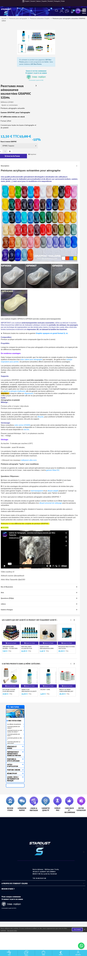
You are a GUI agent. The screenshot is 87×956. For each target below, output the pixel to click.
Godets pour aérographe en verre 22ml (47, 648)
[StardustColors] (6, 12)
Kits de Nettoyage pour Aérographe (9, 690)
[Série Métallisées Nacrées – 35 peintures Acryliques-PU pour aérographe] (11, 633)
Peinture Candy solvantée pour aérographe (26, 648)
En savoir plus (12, 930)
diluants (41, 417)
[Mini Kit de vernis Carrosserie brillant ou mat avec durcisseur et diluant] (67, 676)
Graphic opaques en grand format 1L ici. (52, 333)
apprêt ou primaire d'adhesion (14, 391)
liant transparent (36, 491)
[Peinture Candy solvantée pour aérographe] (30, 633)
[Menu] (84, 10)
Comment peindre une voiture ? (13, 727)
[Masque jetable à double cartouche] (67, 633)
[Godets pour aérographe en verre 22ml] (48, 633)
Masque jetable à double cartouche (66, 647)
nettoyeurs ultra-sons (29, 460)
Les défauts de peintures (14, 724)
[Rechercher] (56, 10)
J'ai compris (77, 929)
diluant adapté (53, 491)
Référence (4, 102)
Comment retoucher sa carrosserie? (13, 742)
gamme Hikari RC (53, 470)
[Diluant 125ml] (48, 676)
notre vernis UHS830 (22, 425)
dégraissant (28, 393)
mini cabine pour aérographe (31, 359)
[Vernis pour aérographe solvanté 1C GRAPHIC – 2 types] (29, 676)
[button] (70, 620)
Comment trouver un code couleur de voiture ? (14, 731)
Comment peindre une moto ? (13, 734)
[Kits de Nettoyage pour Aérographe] (10, 676)
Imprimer (33, 154)
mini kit (26, 429)
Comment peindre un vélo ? (14, 738)
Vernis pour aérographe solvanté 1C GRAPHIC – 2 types (29, 691)
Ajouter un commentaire (9, 105)
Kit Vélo (5, 527)
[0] (78, 11)
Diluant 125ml (45, 689)
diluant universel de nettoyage (50, 503)
